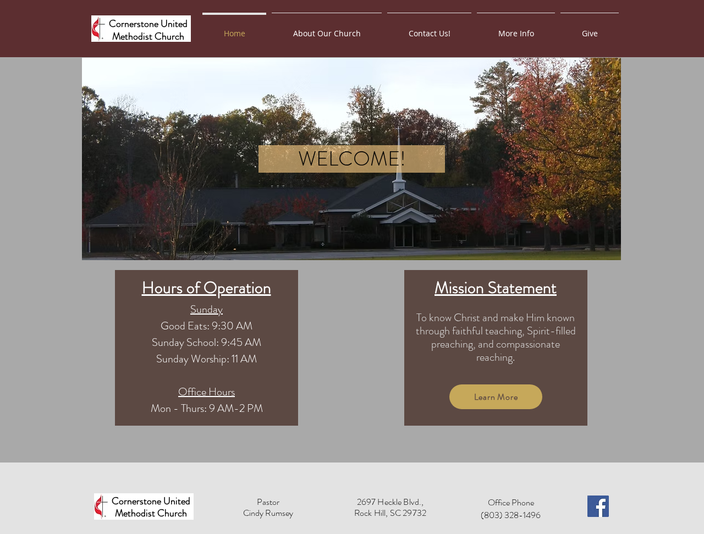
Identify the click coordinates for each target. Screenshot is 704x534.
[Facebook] (598, 506)
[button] (516, 29)
